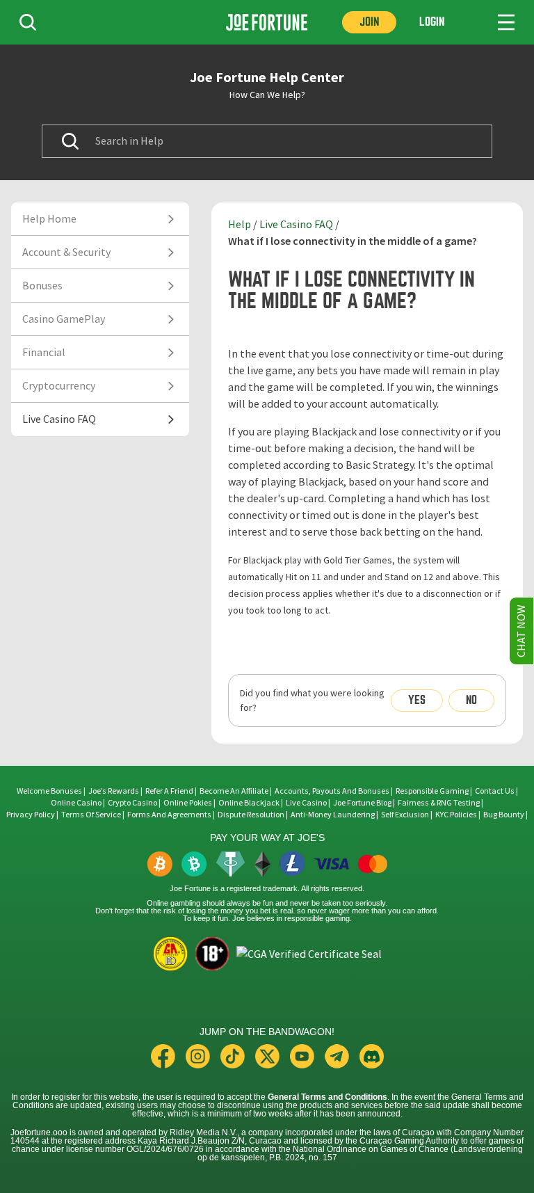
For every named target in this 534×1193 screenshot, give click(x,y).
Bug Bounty (503, 814)
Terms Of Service (91, 814)
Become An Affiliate (234, 791)
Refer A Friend (169, 791)
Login (431, 22)
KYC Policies (456, 814)
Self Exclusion (405, 814)
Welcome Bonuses (49, 791)
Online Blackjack (249, 803)
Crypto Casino (132, 803)
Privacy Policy (30, 814)
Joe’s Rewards (113, 791)
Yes (417, 700)
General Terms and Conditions (327, 1097)
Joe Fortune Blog (362, 803)
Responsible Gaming (432, 791)
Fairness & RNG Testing (439, 803)
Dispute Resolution (251, 814)
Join (369, 22)
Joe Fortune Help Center (267, 77)
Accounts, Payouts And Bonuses (333, 791)
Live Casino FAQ (296, 224)
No (471, 700)
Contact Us (495, 791)
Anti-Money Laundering (333, 814)
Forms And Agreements (169, 814)
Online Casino (76, 803)
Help (239, 224)
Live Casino (306, 803)
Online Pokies (187, 803)
